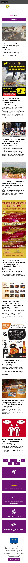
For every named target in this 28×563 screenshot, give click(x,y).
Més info (17, 559)
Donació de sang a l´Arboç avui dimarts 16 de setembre (13, 440)
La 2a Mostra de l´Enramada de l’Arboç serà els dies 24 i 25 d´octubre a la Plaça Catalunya (13, 184)
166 (12, 460)
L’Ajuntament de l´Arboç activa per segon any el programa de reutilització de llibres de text (13, 402)
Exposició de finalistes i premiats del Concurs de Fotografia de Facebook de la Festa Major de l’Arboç (12, 304)
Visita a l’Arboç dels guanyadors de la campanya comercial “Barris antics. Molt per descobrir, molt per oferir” (13, 142)
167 (16, 460)
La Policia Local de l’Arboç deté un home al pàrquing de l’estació (13, 46)
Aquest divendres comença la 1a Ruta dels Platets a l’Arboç (12, 361)
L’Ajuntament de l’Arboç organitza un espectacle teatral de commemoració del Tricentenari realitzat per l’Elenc (13, 264)
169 (23, 460)
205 (16, 463)
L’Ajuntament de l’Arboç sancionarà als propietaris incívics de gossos (11, 100)
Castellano (15, 15)
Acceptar (11, 559)
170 (10, 463)
